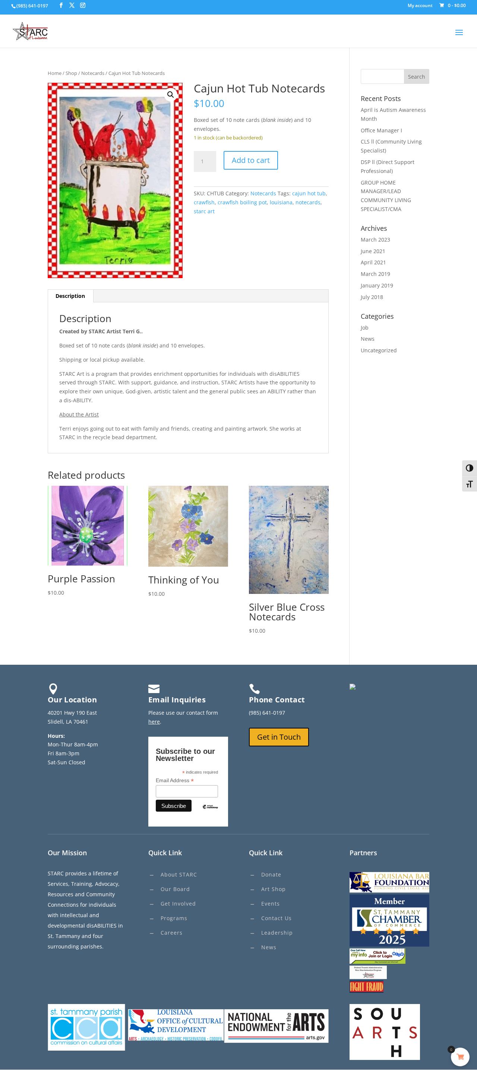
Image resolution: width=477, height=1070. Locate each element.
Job (365, 327)
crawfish (204, 202)
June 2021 (373, 251)
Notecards (92, 73)
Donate (271, 874)
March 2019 (375, 273)
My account (420, 6)
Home (54, 73)
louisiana (281, 202)
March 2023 (375, 239)
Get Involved (178, 903)
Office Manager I (381, 130)
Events (270, 903)
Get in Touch (279, 737)
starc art (204, 211)
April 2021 (373, 262)
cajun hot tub (309, 193)
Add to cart (251, 160)
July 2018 (372, 296)
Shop (71, 73)
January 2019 (377, 285)
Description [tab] (70, 295)
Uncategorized (379, 350)
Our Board (175, 889)
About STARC (179, 874)
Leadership (277, 932)
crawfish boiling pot (242, 202)
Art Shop (273, 889)
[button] (170, 94)
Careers (172, 932)
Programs (174, 918)
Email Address (175, 780)
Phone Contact (277, 700)
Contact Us (276, 918)
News (368, 338)
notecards (308, 202)
